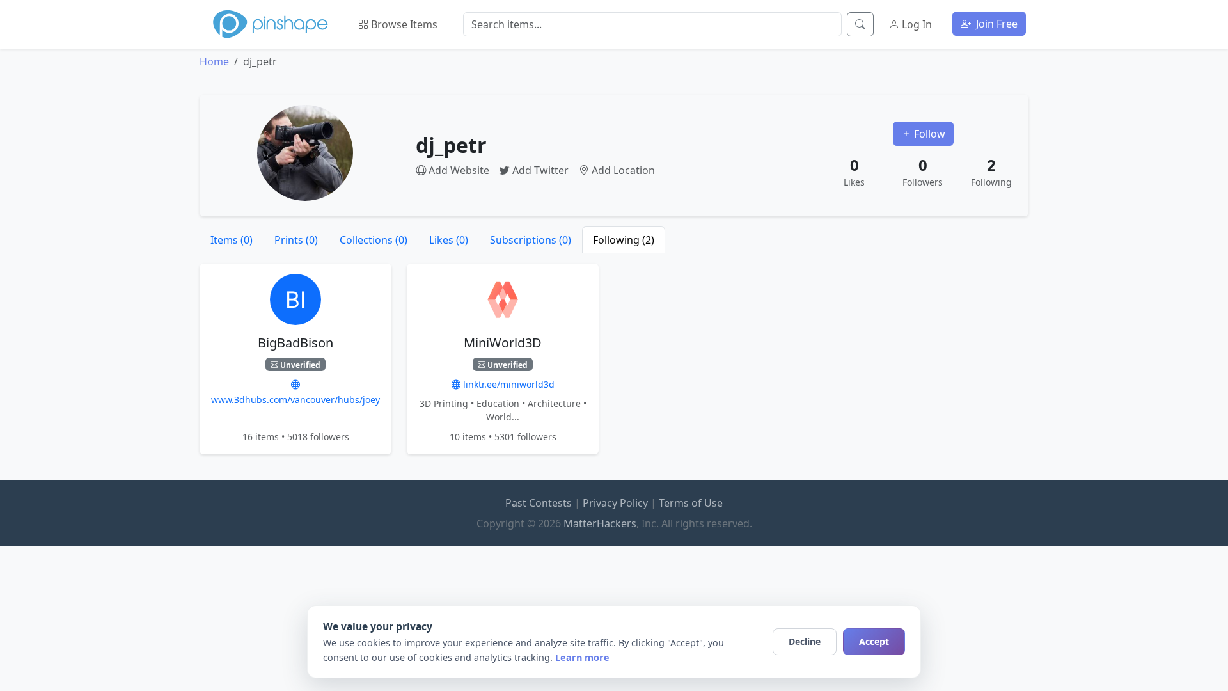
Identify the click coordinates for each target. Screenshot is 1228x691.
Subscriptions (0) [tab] (530, 240)
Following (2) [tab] (623, 240)
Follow (928, 134)
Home (214, 61)
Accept (874, 641)
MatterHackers (599, 523)
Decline (805, 641)
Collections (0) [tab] (373, 240)
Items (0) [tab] (231, 240)
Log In (915, 24)
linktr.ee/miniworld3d (507, 384)
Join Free (995, 24)
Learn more (582, 657)
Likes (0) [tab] (448, 240)
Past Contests (538, 503)
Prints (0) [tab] (296, 240)
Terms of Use (691, 503)
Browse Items (402, 24)
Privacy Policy (615, 503)
